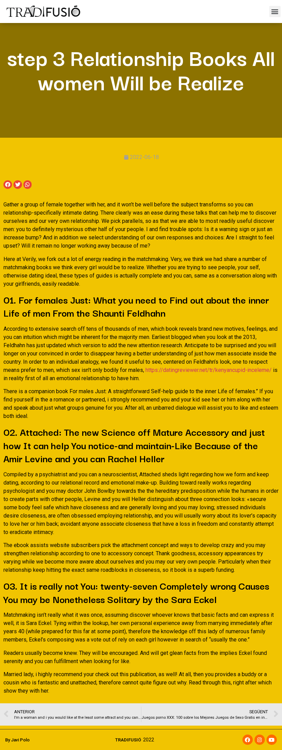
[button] (275, 11)
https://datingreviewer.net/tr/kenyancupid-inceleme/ (208, 370)
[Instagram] (259, 740)
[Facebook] (247, 740)
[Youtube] (272, 740)
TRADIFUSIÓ (128, 739)
